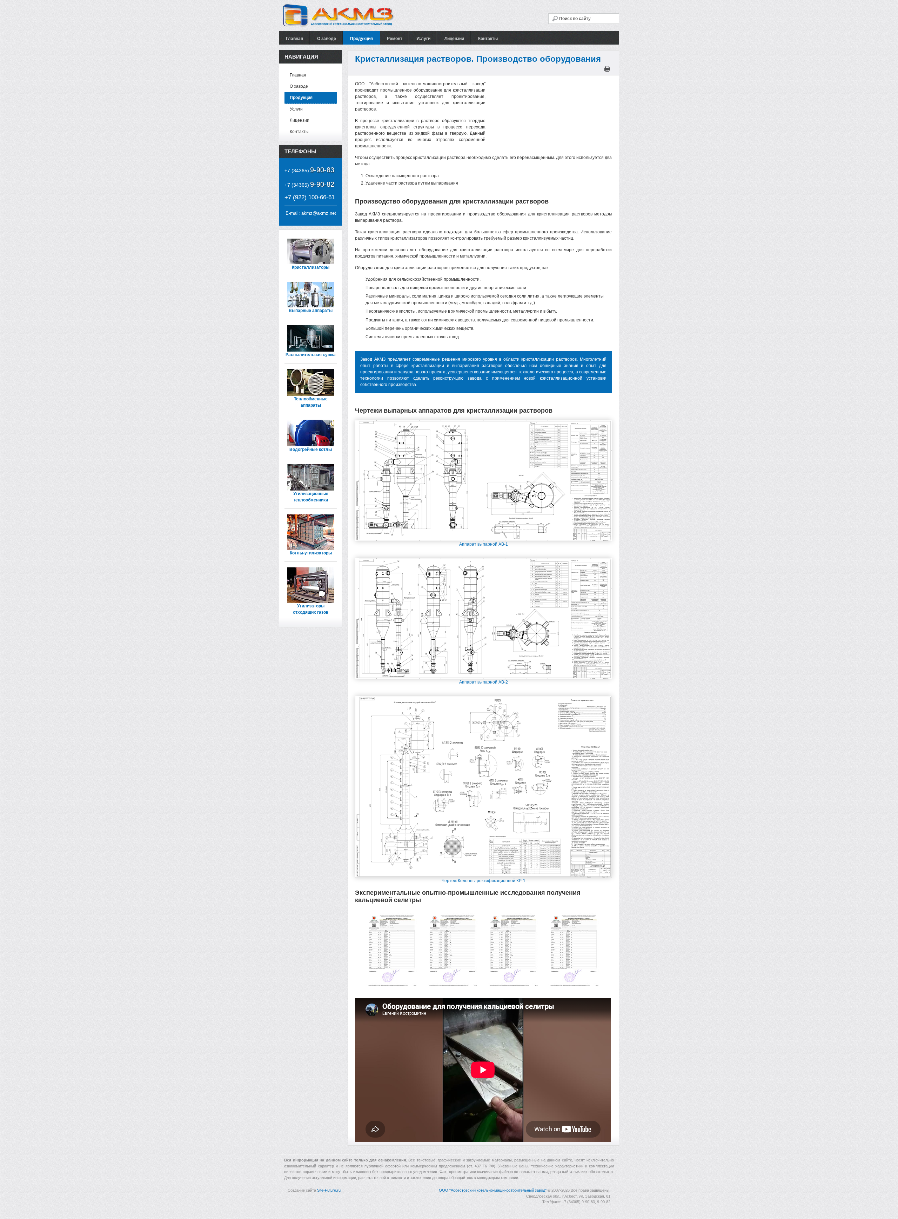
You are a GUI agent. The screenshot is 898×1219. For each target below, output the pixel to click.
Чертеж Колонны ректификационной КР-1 (483, 880)
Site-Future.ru (329, 1190)
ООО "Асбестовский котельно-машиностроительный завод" (493, 1190)
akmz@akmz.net (318, 213)
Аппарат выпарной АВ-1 (483, 544)
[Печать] (608, 70)
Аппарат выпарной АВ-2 (483, 682)
